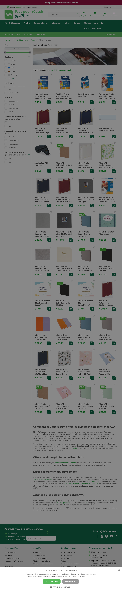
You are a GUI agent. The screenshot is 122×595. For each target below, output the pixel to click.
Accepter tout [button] (52, 581)
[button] (61, 587)
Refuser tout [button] (70, 581)
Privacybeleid (59, 591)
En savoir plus (90, 576)
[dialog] (61, 581)
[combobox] (119, 570)
